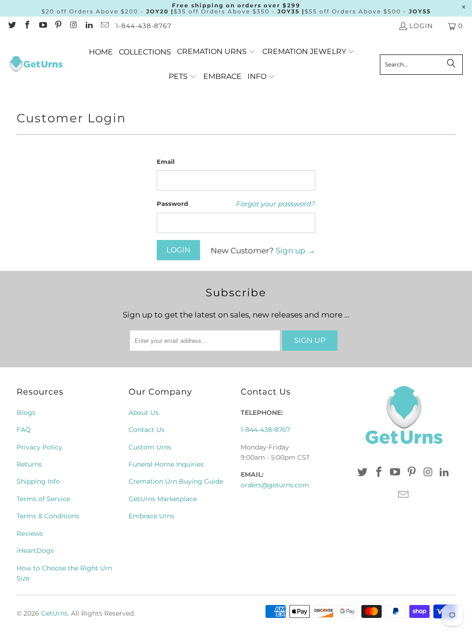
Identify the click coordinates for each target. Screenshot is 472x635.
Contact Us (147, 429)
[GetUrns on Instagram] (73, 26)
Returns (29, 464)
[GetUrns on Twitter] (11, 26)
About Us (144, 412)
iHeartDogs (35, 550)
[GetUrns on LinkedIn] (89, 26)
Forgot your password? (275, 203)
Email (166, 161)
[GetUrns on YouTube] (42, 26)
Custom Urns (150, 447)
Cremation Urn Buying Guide (176, 481)
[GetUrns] (37, 64)
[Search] (451, 64)
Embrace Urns (151, 516)
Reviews (30, 533)
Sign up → (295, 250)
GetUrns (54, 613)
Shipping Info (38, 481)
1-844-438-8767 (143, 26)
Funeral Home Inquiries (166, 464)
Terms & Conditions (48, 516)
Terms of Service (43, 499)
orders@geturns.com (275, 485)
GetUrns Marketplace (163, 499)
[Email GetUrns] (104, 26)
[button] (216, 52)
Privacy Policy (39, 447)
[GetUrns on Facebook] (27, 26)
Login (421, 26)
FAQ (24, 429)
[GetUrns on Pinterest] (58, 26)
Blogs (26, 412)
